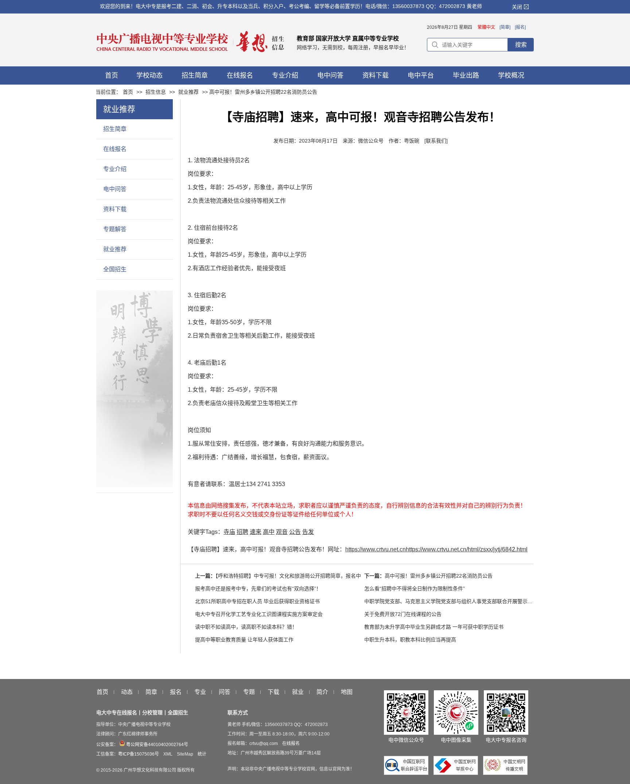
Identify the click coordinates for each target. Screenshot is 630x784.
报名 (176, 692)
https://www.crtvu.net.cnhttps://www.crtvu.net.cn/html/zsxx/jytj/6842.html (436, 549)
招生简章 (115, 129)
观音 (282, 532)
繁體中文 (486, 27)
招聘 (242, 532)
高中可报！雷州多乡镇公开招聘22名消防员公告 (439, 576)
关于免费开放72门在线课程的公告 (403, 614)
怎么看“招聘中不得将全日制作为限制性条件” (414, 588)
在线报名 (115, 149)
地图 (347, 692)
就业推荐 (188, 92)
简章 (151, 692)
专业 (200, 692)
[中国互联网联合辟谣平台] (408, 773)
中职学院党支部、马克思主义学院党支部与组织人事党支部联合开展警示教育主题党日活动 (466, 601)
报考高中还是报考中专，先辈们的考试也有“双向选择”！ (258, 588)
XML (167, 754)
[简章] (504, 27)
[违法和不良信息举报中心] (457, 773)
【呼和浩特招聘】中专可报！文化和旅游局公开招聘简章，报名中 (288, 576)
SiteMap (185, 754)
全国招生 (115, 269)
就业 (298, 692)
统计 (202, 754)
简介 (322, 692)
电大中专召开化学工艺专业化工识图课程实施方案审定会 (259, 614)
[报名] (520, 27)
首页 (128, 92)
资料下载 (115, 209)
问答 (224, 692)
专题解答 (115, 229)
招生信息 (155, 92)
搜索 (521, 45)
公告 (295, 532)
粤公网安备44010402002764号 (156, 744)
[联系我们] (436, 141)
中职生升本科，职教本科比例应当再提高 (410, 640)
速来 (255, 532)
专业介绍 (115, 169)
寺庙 (229, 532)
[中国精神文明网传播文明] (505, 773)
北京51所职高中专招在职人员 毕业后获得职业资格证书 (257, 601)
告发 (308, 532)
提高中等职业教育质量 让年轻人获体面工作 (244, 640)
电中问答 (115, 189)
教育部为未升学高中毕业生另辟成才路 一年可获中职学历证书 (433, 627)
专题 (249, 692)
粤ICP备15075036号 (138, 754)
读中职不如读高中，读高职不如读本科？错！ (246, 627)
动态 (127, 692)
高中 (269, 532)
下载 (273, 692)
